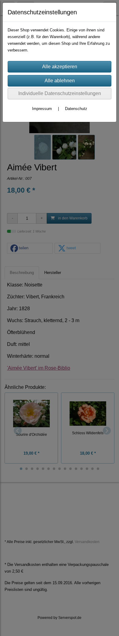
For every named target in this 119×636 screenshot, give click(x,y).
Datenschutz (76, 108)
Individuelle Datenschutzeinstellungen (59, 93)
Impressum (42, 108)
